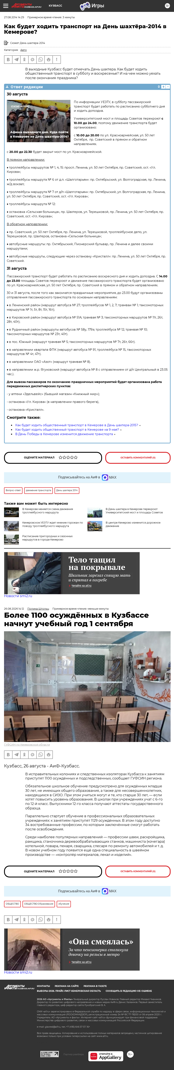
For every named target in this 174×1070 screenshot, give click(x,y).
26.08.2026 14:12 (14, 608)
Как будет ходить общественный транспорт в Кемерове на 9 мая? (67, 430)
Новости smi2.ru (18, 596)
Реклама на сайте (67, 986)
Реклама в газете (95, 986)
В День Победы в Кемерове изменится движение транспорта (64, 434)
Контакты (43, 986)
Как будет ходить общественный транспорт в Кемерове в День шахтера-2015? (76, 425)
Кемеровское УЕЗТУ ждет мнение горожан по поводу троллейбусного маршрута (52, 524)
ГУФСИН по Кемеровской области (27, 744)
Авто (23, 50)
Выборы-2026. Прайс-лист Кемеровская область (69, 991)
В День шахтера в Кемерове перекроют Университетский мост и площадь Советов (134, 510)
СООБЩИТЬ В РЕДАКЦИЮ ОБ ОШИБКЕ (129, 991)
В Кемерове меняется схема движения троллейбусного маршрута (47, 510)
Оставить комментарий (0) (138, 457)
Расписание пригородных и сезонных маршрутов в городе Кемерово (47, 538)
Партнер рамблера (73, 1054)
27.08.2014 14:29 (14, 17)
